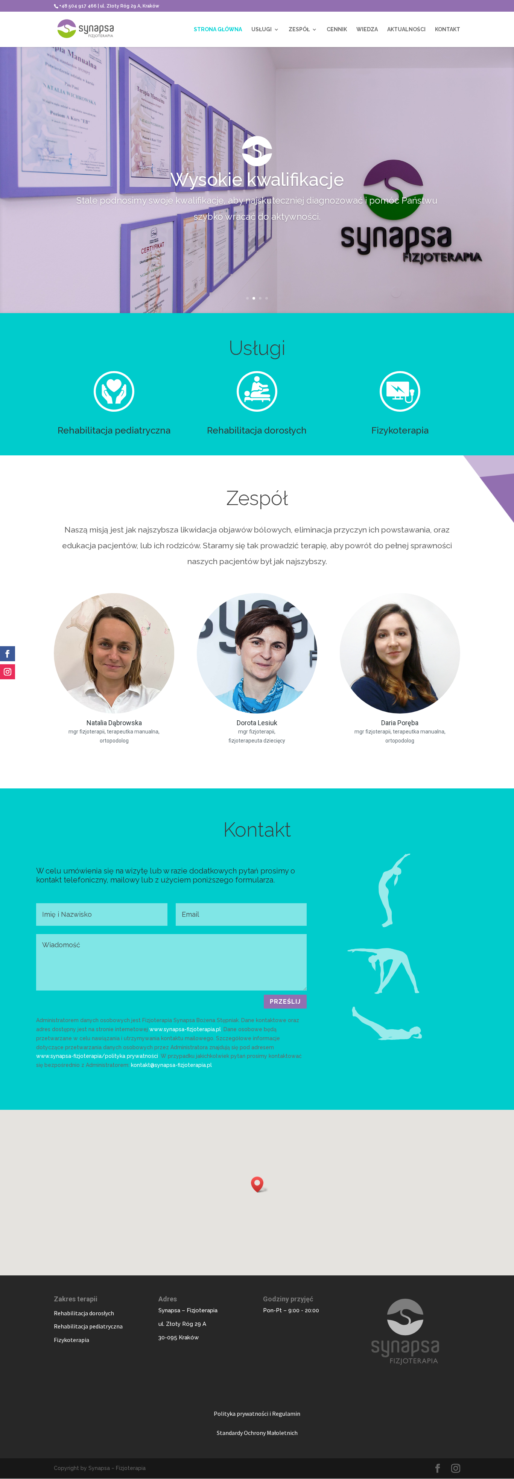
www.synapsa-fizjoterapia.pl (185, 1029)
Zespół (299, 29)
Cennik (337, 29)
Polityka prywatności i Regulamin (257, 1413)
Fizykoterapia (400, 430)
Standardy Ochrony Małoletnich (257, 1432)
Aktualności (406, 29)
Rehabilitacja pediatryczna (114, 430)
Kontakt (447, 29)
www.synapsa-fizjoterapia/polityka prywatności (97, 1056)
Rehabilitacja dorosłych (257, 430)
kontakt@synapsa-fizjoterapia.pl (171, 1065)
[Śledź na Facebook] (7, 653)
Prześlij (285, 1001)
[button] (259, 1184)
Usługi (261, 29)
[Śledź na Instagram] (7, 671)
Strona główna (218, 29)
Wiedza (367, 29)
